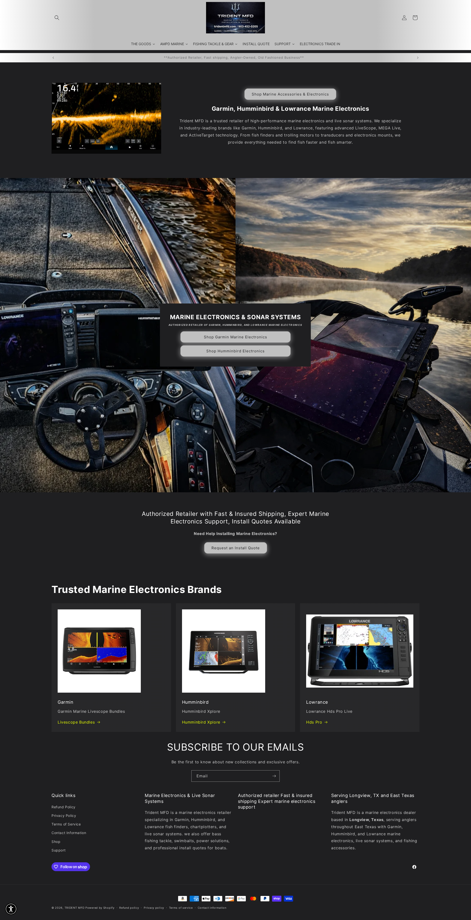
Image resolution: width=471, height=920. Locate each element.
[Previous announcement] (53, 57)
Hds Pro (314, 722)
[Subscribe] (274, 776)
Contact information (212, 907)
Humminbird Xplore (201, 722)
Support (58, 850)
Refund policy (129, 907)
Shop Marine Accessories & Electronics (290, 94)
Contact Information (69, 833)
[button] (57, 17)
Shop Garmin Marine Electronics (235, 337)
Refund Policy (64, 807)
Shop (56, 841)
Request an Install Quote (235, 548)
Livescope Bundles (76, 722)
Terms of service (181, 907)
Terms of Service (66, 824)
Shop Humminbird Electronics (235, 351)
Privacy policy (154, 907)
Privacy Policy (64, 815)
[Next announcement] (417, 57)
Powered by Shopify (100, 907)
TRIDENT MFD (75, 907)
